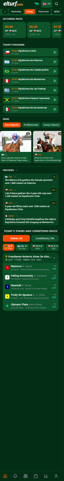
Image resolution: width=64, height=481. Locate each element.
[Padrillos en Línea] (36, 4)
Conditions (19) (45, 238)
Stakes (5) (16, 238)
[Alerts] (15, 476)
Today (30, 11)
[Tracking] (25, 476)
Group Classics (51, 124)
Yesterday (16, 11)
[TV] (36, 476)
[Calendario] (5, 11)
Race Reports (12, 124)
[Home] (5, 476)
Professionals (31, 124)
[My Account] (56, 476)
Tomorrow (43, 11)
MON (57, 11)
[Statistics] (46, 476)
